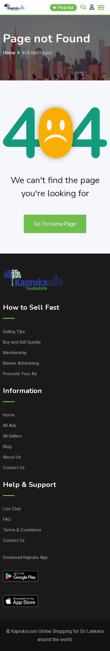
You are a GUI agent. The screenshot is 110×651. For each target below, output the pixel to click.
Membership (15, 352)
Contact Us (14, 467)
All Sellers (12, 436)
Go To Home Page (55, 224)
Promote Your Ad (20, 373)
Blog (7, 446)
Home (9, 415)
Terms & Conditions (22, 530)
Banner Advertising (21, 363)
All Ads (9, 425)
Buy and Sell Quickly (22, 342)
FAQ (7, 519)
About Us (12, 457)
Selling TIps (14, 331)
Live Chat (12, 509)
